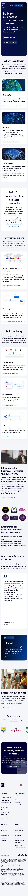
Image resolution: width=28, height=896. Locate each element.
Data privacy (18, 833)
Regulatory (18, 835)
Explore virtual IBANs (9, 373)
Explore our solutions (10, 42)
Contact (3, 840)
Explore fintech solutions (10, 142)
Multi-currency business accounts (6, 801)
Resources (4, 830)
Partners (3, 838)
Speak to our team (9, 37)
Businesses (18, 802)
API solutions (4, 807)
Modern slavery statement (19, 841)
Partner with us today (8, 708)
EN (23, 785)
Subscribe (4, 833)
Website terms (19, 830)
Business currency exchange (6, 818)
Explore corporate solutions (11, 106)
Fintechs (17, 799)
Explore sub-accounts (9, 405)
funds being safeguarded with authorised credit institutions (14, 224)
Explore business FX (7, 497)
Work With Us (5, 835)
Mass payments (5, 804)
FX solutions (4, 810)
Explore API (6, 437)
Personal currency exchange (6, 813)
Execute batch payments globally (12, 321)
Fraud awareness (20, 847)
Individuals (18, 804)
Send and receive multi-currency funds (12, 286)
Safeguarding (19, 838)
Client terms (18, 828)
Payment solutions (6, 797)
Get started (18, 5)
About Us (3, 828)
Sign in (11, 5)
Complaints (18, 845)
